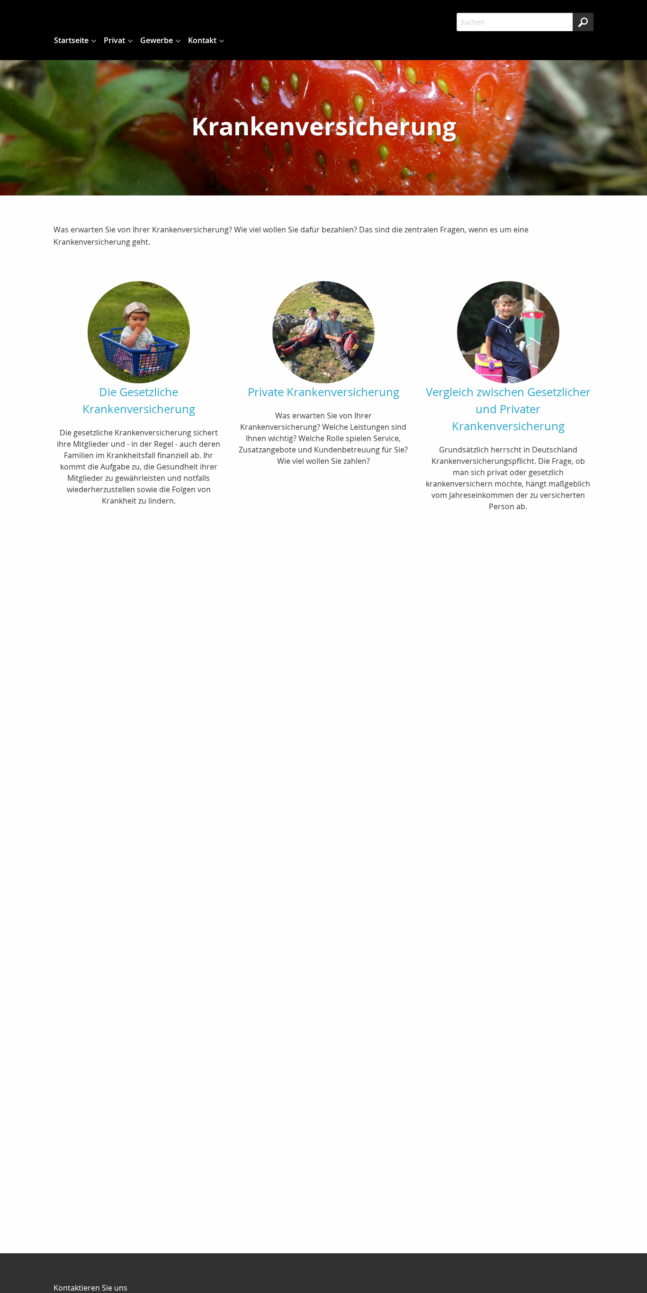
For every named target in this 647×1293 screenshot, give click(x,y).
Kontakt (202, 40)
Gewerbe (156, 40)
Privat (114, 40)
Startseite (71, 40)
